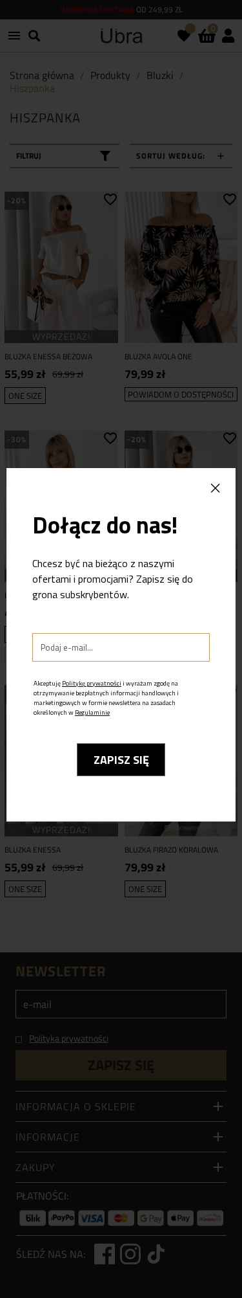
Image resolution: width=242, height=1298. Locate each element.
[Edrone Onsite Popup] (121, 649)
